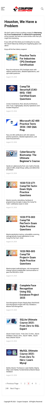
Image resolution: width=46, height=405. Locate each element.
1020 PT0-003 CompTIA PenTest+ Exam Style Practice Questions (28, 223)
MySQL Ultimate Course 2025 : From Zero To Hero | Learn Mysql (29, 357)
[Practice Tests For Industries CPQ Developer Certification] (11, 55)
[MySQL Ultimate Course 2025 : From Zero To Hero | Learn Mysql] (11, 350)
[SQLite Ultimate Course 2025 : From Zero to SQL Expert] (11, 319)
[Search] (42, 9)
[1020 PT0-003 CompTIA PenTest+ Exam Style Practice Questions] (11, 217)
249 (7, 388)
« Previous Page (12, 383)
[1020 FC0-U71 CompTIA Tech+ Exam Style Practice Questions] (11, 182)
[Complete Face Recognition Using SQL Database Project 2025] (11, 285)
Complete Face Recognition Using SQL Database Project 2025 (29, 291)
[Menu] (3, 9)
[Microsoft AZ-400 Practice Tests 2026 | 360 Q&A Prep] (11, 120)
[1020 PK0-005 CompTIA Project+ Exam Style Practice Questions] (11, 251)
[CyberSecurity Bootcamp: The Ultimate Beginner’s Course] (11, 151)
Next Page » (15, 388)
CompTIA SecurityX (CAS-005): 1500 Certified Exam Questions (28, 92)
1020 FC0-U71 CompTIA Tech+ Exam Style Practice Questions (28, 189)
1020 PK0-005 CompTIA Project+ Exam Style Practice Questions (28, 257)
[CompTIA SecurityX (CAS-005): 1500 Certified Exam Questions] (11, 86)
